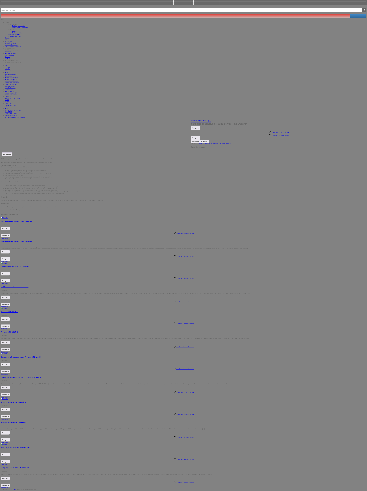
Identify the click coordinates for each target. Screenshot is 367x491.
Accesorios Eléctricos (11, 84)
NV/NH (7, 101)
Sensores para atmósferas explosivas (201, 120)
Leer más (5, 228)
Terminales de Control (11, 77)
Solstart (7, 64)
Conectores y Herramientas (20, 27)
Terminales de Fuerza (11, 79)
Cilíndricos (8, 96)
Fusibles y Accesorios (18, 26)
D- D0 (6, 108)
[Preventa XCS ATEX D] (4, 308)
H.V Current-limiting (11, 115)
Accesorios (8, 103)
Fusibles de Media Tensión (12, 98)
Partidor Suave (9, 41)
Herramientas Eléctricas (12, 82)
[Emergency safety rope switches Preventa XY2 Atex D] (4, 353)
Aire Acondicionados (14, 36)
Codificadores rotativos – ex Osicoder (14, 267)
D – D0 (7, 100)
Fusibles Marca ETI (10, 91)
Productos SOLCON (14, 34)
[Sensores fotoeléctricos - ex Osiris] (4, 399)
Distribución (8, 76)
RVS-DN (7, 67)
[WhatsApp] (190, 2)
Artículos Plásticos (10, 74)
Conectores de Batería (11, 81)
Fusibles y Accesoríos (11, 45)
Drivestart (7, 72)
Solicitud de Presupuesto (199, 141)
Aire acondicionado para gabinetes (15, 117)
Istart (6, 65)
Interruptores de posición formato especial (16, 221)
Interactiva (8, 51)
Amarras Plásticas (10, 86)
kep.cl (15, 489)
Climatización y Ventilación (13, 46)
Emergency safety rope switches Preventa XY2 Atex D (21, 357)
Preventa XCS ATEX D (9, 312)
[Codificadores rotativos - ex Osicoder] (4, 263)
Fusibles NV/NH (17, 33)
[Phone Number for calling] (177, 2)
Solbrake (7, 69)
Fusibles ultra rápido (11, 94)
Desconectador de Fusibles (13, 110)
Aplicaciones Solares (11, 113)
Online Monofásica (10, 53)
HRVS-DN (8, 70)
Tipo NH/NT (8, 112)
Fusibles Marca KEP (11, 93)
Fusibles (14, 31)
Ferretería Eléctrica (10, 43)
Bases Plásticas (9, 89)
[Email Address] (183, 2)
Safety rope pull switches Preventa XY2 (15, 447)
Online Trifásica (9, 55)
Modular (7, 57)
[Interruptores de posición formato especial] (4, 218)
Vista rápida (4, 238)
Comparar (195, 128)
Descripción (7, 154)
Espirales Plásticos (10, 88)
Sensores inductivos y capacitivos (208, 143)
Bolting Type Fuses (10, 105)
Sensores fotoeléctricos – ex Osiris (201, 122)
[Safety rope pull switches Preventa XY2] (4, 444)
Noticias (7, 38)
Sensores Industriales (225, 143)
